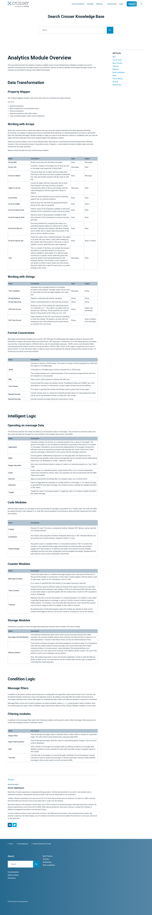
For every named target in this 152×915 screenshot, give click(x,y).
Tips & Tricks (117, 60)
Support (131, 4)
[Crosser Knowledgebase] (18, 4)
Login (121, 4)
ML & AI (115, 82)
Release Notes (13, 875)
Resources (12, 878)
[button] (110, 30)
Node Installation (119, 72)
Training (99, 4)
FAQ (114, 57)
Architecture (117, 85)
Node (114, 75)
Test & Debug (117, 79)
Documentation (78, 4)
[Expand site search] (141, 4)
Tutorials (90, 4)
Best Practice (117, 63)
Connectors (112, 4)
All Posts (117, 53)
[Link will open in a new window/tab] (10, 825)
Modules (11, 780)
